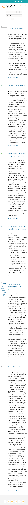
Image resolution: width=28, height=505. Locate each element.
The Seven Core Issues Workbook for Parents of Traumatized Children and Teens (17, 28)
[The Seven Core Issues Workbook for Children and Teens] (4, 89)
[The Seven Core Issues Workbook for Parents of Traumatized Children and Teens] (4, 30)
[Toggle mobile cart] (20, 5)
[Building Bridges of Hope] (4, 370)
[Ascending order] (20, 12)
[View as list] (15, 19)
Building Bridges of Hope (15, 366)
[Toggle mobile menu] (25, 5)
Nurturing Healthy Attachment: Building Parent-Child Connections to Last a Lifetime (17, 228)
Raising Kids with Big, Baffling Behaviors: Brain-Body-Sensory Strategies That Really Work (17, 155)
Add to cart (11, 358)
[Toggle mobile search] (22, 5)
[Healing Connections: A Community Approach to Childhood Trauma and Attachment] (4, 289)
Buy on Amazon (12, 77)
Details (18, 77)
